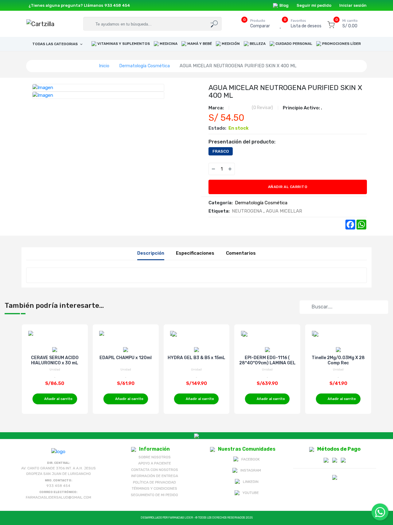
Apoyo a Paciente (154, 463)
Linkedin (251, 482)
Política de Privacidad (154, 482)
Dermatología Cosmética (144, 66)
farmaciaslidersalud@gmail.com (58, 497)
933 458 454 (117, 5)
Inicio (104, 66)
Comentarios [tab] (241, 253)
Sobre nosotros (154, 457)
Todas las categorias (55, 44)
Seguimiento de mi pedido (154, 495)
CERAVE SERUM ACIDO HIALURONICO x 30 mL (55, 360)
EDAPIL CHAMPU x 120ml (125, 357)
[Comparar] (256, 169)
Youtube (251, 493)
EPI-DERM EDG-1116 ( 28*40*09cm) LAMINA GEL (267, 360)
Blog (284, 5)
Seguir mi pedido (314, 5)
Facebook (250, 459)
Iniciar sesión (353, 5)
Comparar (260, 24)
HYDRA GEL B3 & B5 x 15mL (196, 357)
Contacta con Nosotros (154, 470)
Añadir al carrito (288, 187)
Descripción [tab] (150, 253)
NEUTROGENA (247, 211)
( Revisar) (262, 107)
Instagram (250, 470)
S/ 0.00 (350, 24)
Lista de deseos (306, 24)
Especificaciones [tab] (195, 253)
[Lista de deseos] (243, 169)
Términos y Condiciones (154, 488)
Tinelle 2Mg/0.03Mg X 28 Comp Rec (338, 360)
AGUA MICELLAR (284, 211)
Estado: (217, 128)
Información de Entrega (154, 476)
